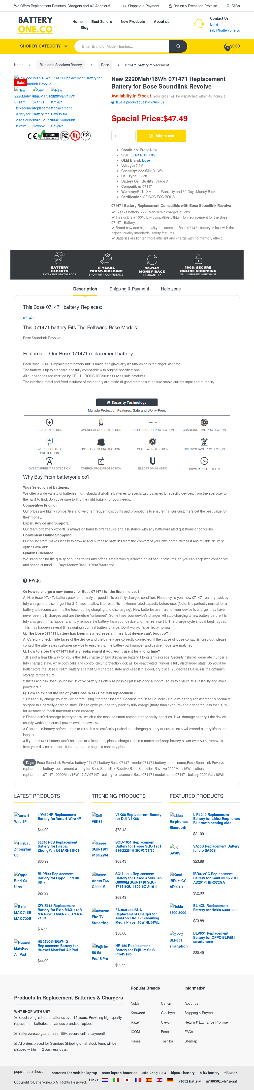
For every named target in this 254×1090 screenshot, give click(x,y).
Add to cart (165, 135)
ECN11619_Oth (142, 154)
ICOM (135, 1031)
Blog (84, 27)
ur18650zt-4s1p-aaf (221, 1081)
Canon (166, 1003)
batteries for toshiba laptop (74, 1072)
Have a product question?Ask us (139, 101)
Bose (105, 64)
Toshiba (167, 1041)
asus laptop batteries (119, 1072)
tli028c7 (230, 1072)
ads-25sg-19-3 (154, 1072)
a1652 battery (189, 1081)
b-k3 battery (210, 1072)
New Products (133, 21)
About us (161, 21)
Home (77, 21)
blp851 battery (183, 1072)
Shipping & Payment (143, 5)
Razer (135, 1022)
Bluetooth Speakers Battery (61, 64)
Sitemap (191, 1041)
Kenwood (138, 1012)
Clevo (165, 1022)
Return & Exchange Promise (195, 5)
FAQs (235, 5)
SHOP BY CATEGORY (40, 46)
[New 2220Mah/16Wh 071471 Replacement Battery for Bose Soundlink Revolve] (26, 108)
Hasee (136, 1041)
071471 (29, 317)
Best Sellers (101, 21)
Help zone (171, 289)
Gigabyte (168, 1012)
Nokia (135, 1003)
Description (85, 289)
